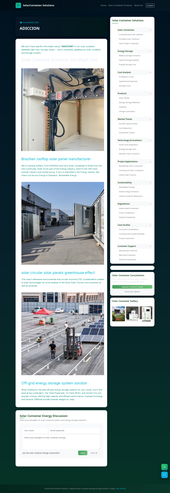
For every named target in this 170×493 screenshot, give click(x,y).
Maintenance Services (128, 250)
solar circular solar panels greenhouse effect (58, 273)
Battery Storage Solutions (130, 55)
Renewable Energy (127, 187)
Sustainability (125, 182)
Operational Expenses (128, 81)
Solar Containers (126, 30)
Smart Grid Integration (128, 145)
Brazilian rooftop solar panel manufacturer (56, 159)
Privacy (112, 489)
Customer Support (127, 246)
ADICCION (34, 22)
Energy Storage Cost (127, 64)
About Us (138, 5)
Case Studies (124, 225)
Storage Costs (125, 86)
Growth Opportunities (128, 123)
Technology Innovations (130, 140)
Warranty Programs (127, 255)
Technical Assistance (127, 259)
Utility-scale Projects (127, 175)
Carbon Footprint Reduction (131, 196)
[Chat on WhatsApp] (164, 467)
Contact (150, 5)
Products (122, 93)
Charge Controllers (127, 111)
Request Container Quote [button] (132, 287)
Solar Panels (124, 98)
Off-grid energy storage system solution (54, 383)
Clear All (93, 453)
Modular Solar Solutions (129, 153)
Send (83, 453)
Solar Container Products (120, 5)
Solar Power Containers (129, 43)
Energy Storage (125, 51)
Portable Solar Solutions (129, 39)
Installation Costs (126, 77)
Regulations (124, 203)
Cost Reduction (125, 128)
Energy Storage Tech (127, 149)
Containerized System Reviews (131, 234)
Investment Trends (127, 132)
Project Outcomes (126, 238)
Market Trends (125, 119)
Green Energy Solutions (129, 191)
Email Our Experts (132, 291)
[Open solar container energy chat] (164, 475)
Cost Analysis (124, 72)
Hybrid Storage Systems (129, 60)
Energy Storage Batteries (129, 102)
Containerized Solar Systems (131, 34)
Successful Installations (129, 229)
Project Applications (128, 161)
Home (103, 5)
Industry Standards (127, 217)
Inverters (123, 107)
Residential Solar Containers (131, 166)
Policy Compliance (126, 213)
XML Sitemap (121, 489)
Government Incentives (129, 208)
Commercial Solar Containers (131, 170)
